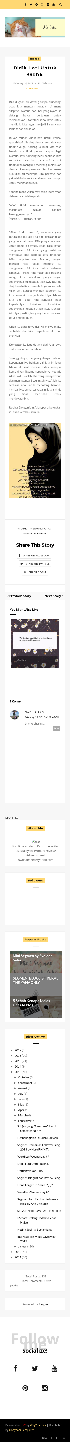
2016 (18, 1055)
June (21, 1099)
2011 (18, 1257)
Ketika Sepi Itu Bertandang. (34, 1229)
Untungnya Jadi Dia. (30, 1170)
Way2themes (38, 1425)
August (22, 1088)
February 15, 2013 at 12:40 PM (42, 717)
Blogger (43, 1304)
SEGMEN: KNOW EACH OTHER (39, 1210)
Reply (56, 728)
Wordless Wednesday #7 (33, 1156)
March (22, 1115)
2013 (18, 1072)
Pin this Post (37, 572)
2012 (18, 1251)
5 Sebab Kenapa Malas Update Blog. (31, 1002)
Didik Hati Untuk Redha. (33, 1163)
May (21, 1104)
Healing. (21, 659)
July (20, 1093)
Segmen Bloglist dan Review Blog (38, 1178)
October (23, 1077)
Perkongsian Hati (42, 528)
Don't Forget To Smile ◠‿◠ (35, 1185)
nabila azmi (35, 712)
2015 (18, 1061)
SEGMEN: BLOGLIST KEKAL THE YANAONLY (35, 980)
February (24, 1120)
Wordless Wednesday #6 (33, 1192)
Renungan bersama (35, 533)
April (21, 1110)
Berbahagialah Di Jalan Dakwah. (37, 1137)
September (25, 1082)
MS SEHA (11, 818)
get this (14, 1285)
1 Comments (33, 88)
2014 (18, 1066)
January (23, 1246)
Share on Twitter (38, 563)
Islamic (34, 58)
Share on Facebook (36, 555)
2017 (18, 1050)
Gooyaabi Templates (21, 1430)
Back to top (52, 1438)
